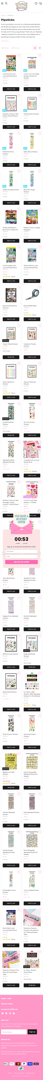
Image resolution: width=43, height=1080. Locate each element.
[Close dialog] (39, 511)
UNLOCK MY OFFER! (21, 562)
